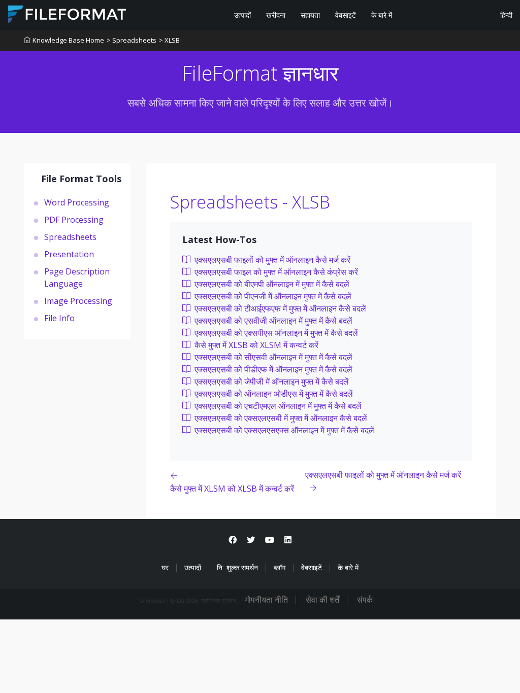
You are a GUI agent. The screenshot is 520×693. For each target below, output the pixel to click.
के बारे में (381, 15)
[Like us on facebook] (232, 540)
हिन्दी (505, 15)
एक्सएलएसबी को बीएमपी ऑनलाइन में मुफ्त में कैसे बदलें (270, 284)
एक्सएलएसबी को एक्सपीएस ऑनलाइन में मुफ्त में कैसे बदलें (275, 332)
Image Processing (78, 300)
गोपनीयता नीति (266, 600)
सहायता (310, 15)
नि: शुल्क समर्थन (237, 568)
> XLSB (169, 40)
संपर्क (365, 600)
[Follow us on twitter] (251, 540)
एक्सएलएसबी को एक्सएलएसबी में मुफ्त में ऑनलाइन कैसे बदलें (279, 418)
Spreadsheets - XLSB (250, 202)
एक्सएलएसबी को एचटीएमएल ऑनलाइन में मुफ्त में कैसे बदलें (277, 405)
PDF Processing (74, 219)
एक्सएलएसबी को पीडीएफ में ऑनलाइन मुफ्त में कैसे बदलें (272, 369)
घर (165, 568)
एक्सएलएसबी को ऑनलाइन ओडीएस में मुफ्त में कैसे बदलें (272, 393)
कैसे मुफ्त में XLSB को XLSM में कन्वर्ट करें (255, 345)
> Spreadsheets (131, 40)
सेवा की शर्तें (322, 600)
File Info (59, 318)
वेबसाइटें (345, 15)
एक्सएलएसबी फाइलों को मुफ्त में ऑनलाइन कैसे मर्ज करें (271, 259)
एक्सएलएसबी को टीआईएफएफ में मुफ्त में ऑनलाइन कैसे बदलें (279, 308)
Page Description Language (77, 277)
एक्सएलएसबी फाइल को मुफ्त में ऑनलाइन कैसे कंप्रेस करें (275, 272)
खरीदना (275, 15)
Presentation (69, 254)
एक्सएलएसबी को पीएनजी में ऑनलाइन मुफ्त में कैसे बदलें (271, 296)
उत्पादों (242, 15)
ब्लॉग (279, 568)
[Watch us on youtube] (269, 540)
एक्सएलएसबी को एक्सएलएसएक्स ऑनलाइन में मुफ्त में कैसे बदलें (283, 430)
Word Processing (76, 202)
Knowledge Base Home (68, 40)
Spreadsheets (70, 236)
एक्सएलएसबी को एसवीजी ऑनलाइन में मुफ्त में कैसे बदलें (272, 320)
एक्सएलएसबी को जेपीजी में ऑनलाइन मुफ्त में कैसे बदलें (270, 381)
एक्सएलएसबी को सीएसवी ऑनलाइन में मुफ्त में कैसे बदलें (272, 357)
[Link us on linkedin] (288, 540)
